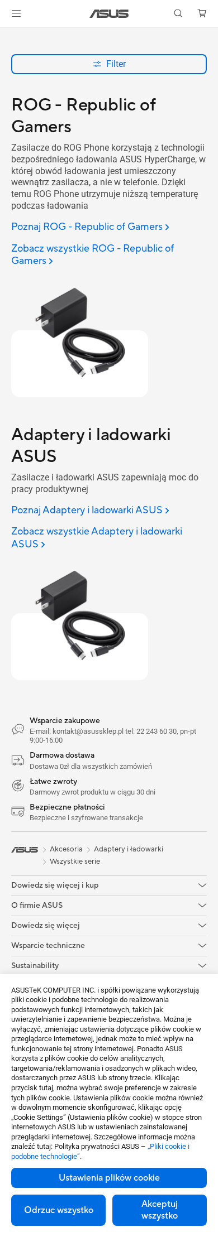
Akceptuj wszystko (159, 1210)
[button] (16, 13)
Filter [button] (116, 64)
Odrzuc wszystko (58, 1210)
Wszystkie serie (75, 861)
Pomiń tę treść (6, 34)
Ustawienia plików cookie (109, 1177)
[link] (109, 13)
